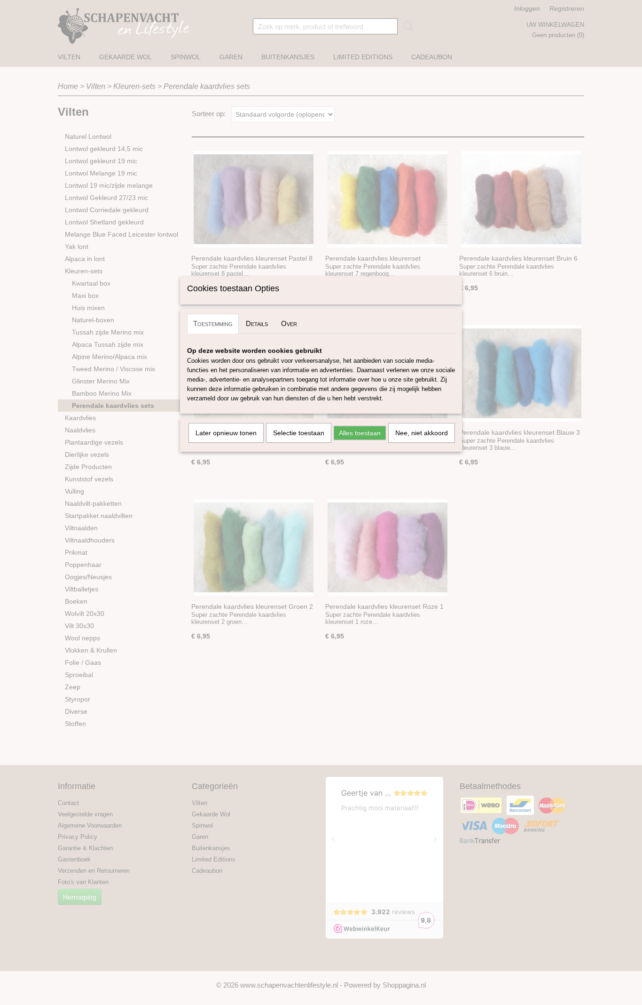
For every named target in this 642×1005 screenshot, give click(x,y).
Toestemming (213, 323)
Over (289, 323)
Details (257, 323)
